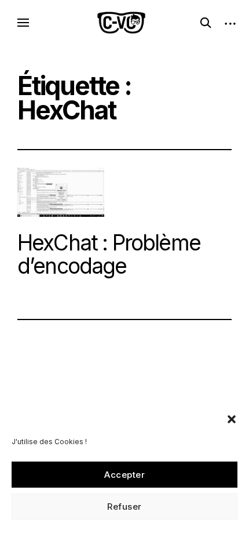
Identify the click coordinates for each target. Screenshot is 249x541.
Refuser (124, 506)
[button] (231, 419)
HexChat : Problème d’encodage (108, 254)
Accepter (124, 474)
